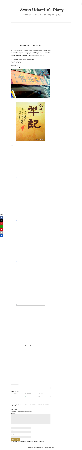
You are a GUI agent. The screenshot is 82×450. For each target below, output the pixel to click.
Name (12, 425)
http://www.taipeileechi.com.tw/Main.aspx (27, 67)
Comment (13, 413)
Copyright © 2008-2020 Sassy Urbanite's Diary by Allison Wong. (38, 447)
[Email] (1, 232)
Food (28, 42)
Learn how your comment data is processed (35, 441)
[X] (1, 220)
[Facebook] (1, 217)
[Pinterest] (1, 223)
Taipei (17, 384)
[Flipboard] (1, 229)
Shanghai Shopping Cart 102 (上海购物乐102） (16, 405)
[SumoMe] (1, 235)
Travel (32, 42)
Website (12, 434)
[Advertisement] (41, 31)
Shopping (13, 384)
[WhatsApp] (1, 226)
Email (12, 430)
